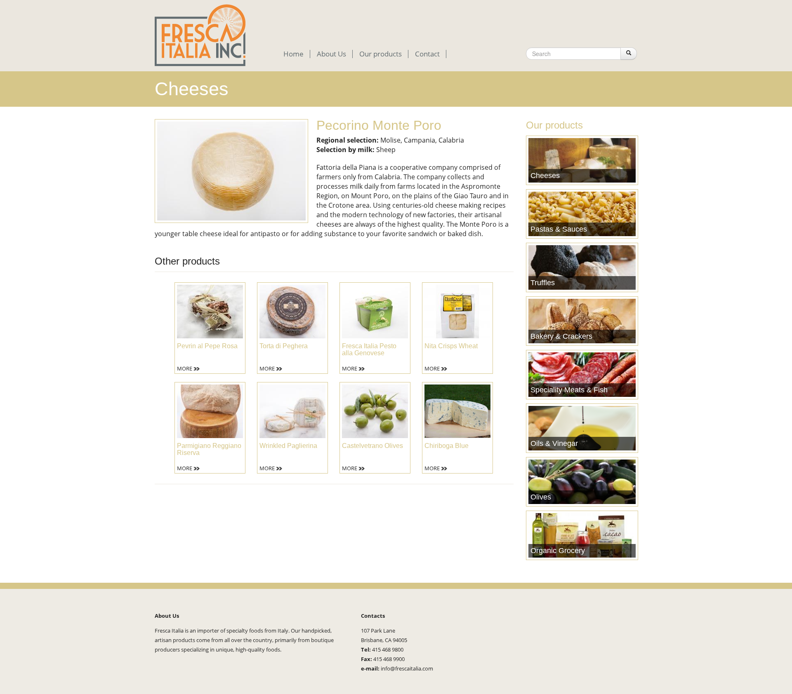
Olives (540, 497)
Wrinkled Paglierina (288, 445)
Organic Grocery (557, 550)
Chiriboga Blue (446, 445)
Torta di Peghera (283, 345)
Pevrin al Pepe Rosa (207, 345)
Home (293, 54)
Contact (427, 54)
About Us (331, 54)
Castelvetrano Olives (372, 445)
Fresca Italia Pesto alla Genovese (369, 349)
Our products (380, 54)
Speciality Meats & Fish (569, 390)
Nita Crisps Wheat (451, 345)
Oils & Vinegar (554, 443)
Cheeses (545, 175)
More (184, 368)
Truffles (542, 283)
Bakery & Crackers (561, 336)
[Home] (200, 34)
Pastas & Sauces (558, 229)
